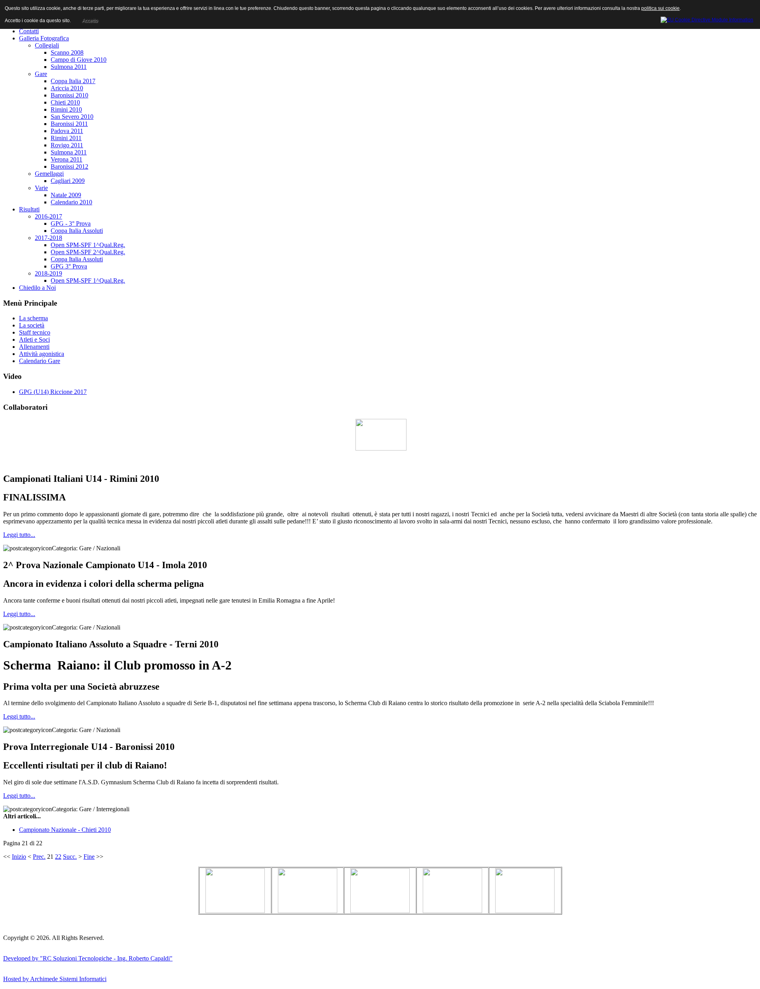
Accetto (90, 20)
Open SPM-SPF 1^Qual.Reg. (88, 245)
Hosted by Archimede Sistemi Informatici (54, 979)
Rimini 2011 (66, 138)
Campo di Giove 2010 (78, 59)
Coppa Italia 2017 (73, 81)
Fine (89, 856)
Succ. (70, 856)
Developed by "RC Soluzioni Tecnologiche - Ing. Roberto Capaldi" (88, 958)
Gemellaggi (49, 173)
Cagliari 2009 (68, 180)
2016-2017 (48, 216)
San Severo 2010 (72, 116)
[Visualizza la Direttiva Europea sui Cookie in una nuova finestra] (707, 18)
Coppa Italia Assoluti (77, 230)
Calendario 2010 (71, 202)
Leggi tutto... (19, 534)
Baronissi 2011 (69, 123)
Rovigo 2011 (67, 145)
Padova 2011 (67, 130)
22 (58, 856)
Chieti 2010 (65, 102)
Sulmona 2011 (69, 66)
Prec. (39, 856)
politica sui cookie (660, 8)
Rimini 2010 (66, 109)
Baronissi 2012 (69, 166)
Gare (41, 73)
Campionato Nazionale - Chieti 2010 (65, 829)
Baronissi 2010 (69, 95)
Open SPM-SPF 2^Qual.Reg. (88, 252)
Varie (41, 187)
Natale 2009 (66, 195)
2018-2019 (48, 273)
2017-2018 (48, 237)
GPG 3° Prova (69, 266)
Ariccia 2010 (67, 88)
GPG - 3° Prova (71, 223)
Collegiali (47, 45)
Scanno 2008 (67, 52)
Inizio (19, 856)
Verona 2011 (66, 159)
